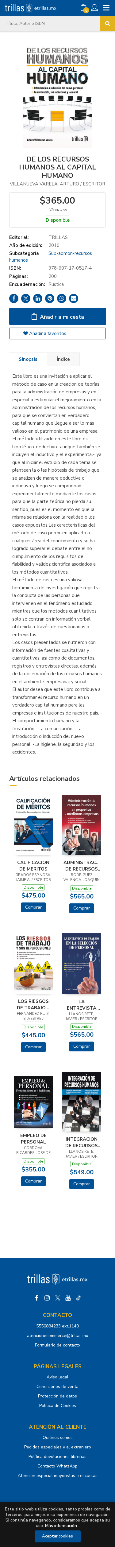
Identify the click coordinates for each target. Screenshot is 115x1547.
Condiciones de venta (57, 1386)
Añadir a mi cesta (61, 317)
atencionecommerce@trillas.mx (57, 1336)
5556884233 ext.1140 (57, 1326)
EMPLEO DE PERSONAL (33, 1138)
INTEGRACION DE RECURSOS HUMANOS (81, 1142)
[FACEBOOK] (36, 1298)
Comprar (33, 907)
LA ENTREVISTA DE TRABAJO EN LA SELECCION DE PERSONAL (81, 1005)
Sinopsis (28, 359)
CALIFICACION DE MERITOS (33, 865)
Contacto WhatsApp (57, 1466)
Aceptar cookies (57, 1536)
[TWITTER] (57, 1298)
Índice (63, 359)
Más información (61, 1526)
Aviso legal (57, 1377)
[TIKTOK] (78, 1298)
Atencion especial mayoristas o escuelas (58, 1476)
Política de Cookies (57, 1406)
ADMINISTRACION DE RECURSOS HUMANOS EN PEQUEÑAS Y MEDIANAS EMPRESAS (81, 865)
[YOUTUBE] (68, 1298)
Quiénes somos (58, 1437)
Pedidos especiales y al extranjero (57, 1447)
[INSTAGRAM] (47, 1298)
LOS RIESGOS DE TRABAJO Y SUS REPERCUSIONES (33, 1004)
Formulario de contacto (57, 1345)
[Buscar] (107, 23)
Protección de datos (57, 1396)
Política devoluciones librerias (57, 1456)
